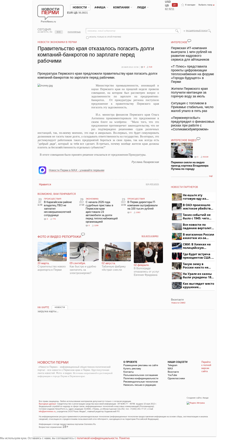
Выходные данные (47, 404)
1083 (138, 212)
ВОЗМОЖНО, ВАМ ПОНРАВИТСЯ (57, 194)
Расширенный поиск (196, 31)
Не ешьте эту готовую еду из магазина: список (196, 197)
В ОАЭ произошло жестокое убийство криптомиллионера (198, 206)
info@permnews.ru (47, 411)
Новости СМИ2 (178, 303)
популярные (74, 32)
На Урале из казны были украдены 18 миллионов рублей (198, 275)
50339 (205, 157)
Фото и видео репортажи (59, 236)
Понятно (124, 438)
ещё (211, 176)
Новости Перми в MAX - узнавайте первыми (76, 170)
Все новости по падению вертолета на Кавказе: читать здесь (198, 226)
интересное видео (184, 140)
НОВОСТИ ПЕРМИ (53, 362)
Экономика (92, 199)
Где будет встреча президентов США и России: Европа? (198, 256)
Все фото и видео (150, 236)
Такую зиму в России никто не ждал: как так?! (195, 265)
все (59, 32)
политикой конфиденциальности (97, 438)
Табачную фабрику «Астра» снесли (114, 266)
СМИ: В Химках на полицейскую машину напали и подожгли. (197, 246)
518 (150, 67)
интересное (179, 42)
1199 (96, 225)
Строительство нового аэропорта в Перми (52, 266)
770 (54, 219)
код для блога (152, 184)
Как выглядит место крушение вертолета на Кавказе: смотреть (198, 285)
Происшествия (52, 199)
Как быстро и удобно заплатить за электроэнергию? (83, 268)
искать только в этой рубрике (105, 37)
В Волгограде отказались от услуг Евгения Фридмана (146, 269)
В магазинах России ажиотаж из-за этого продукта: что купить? (198, 236)
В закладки (190, 5)
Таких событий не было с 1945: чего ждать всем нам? (197, 216)
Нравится (45, 184)
